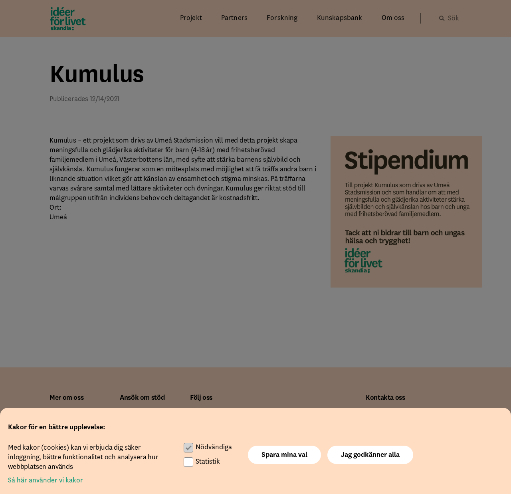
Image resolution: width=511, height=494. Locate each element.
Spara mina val (284, 454)
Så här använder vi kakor (45, 480)
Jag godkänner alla (370, 454)
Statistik (208, 461)
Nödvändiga (214, 447)
